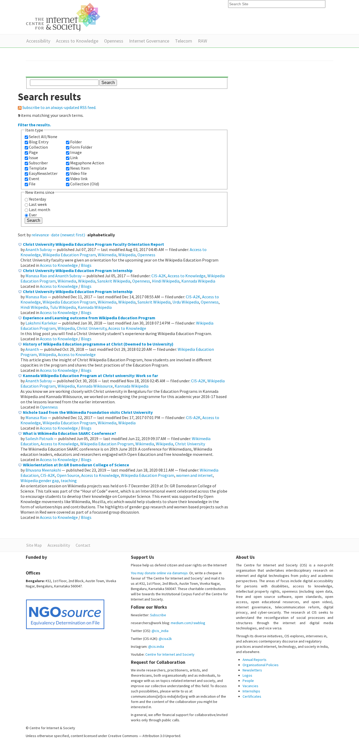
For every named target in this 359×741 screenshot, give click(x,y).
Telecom (183, 41)
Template (38, 168)
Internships (251, 691)
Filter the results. (34, 124)
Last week (38, 204)
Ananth (32, 349)
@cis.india (156, 646)
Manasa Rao (36, 296)
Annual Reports (254, 659)
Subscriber (38, 162)
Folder (76, 141)
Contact (83, 545)
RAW (202, 41)
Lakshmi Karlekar (41, 323)
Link (74, 157)
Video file (78, 173)
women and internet (194, 475)
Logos (247, 675)
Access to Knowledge (77, 41)
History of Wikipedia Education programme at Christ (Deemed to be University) (98, 344)
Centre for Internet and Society (169, 654)
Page (33, 152)
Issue (33, 157)
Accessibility (38, 41)
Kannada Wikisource (95, 386)
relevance (40, 234)
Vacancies (250, 685)
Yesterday (37, 199)
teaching (69, 480)
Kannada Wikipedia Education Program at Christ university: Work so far (90, 375)
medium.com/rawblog (188, 622)
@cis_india (160, 630)
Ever (33, 214)
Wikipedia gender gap (39, 480)
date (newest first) (68, 234)
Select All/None (43, 136)
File (32, 183)
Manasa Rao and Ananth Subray (53, 275)
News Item (80, 168)
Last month (39, 209)
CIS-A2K (158, 275)
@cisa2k (165, 638)
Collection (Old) (84, 183)
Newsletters (252, 670)
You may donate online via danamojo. (159, 573)
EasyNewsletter (43, 173)
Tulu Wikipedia (63, 307)
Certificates (252, 696)
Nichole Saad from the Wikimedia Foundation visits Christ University (88, 412)
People (248, 680)
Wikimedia (107, 254)
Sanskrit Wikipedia (113, 281)
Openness (113, 41)
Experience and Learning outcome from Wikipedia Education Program (89, 317)
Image (76, 152)
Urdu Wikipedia (185, 302)
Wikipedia (127, 254)
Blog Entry (38, 141)
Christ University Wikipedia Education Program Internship (77, 270)
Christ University (91, 328)
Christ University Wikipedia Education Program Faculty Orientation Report (93, 244)
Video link (79, 178)
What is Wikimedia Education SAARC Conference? (69, 433)
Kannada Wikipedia (198, 281)
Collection (38, 147)
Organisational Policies (261, 664)
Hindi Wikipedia (166, 281)
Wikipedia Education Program (69, 254)
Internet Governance (149, 41)
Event (34, 178)
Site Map (34, 545)
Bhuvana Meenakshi (43, 470)
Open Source (68, 475)
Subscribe (158, 615)
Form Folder (81, 147)
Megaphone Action (87, 162)
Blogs (86, 265)
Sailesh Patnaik (39, 438)
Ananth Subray (38, 249)
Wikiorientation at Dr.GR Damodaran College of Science (76, 464)
